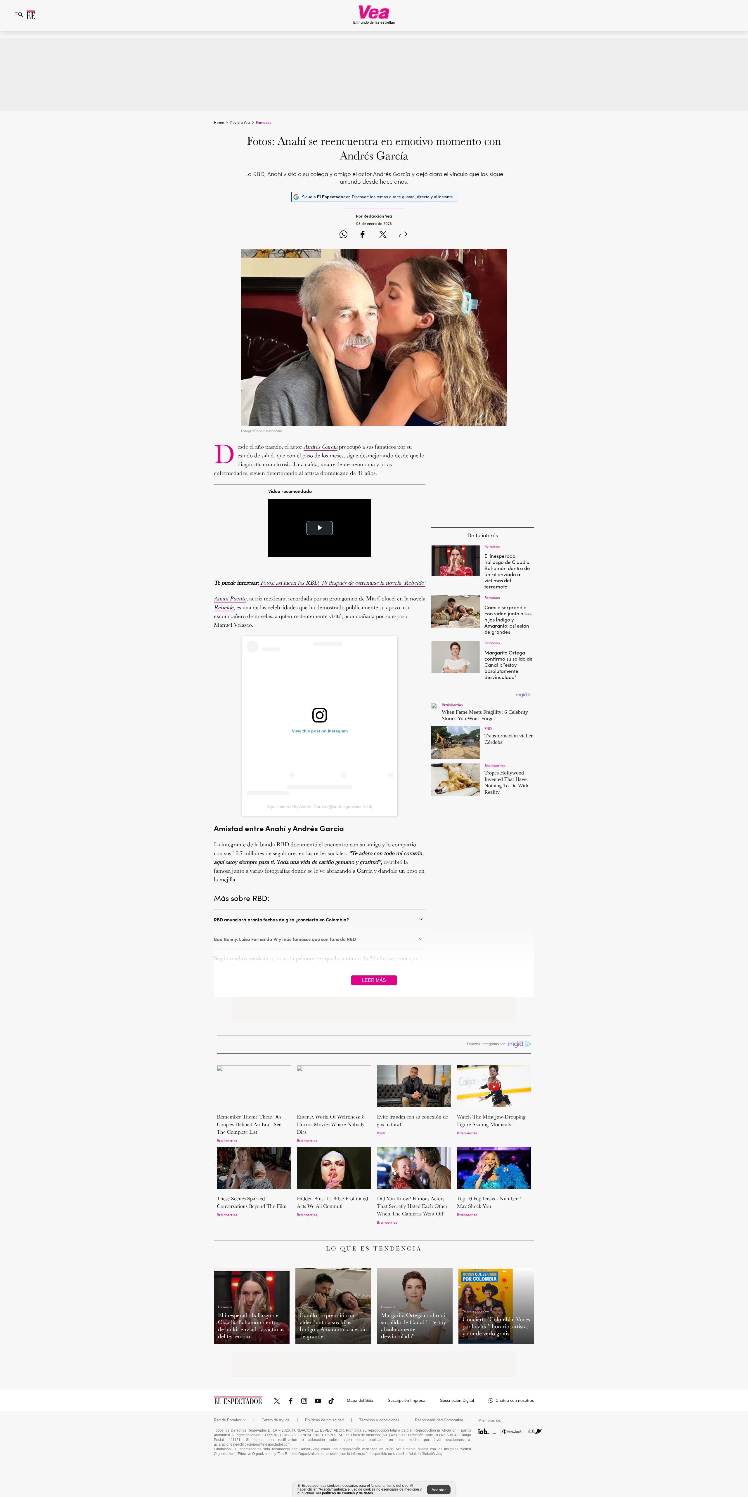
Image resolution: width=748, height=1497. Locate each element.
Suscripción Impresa (406, 1400)
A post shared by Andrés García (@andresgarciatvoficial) (319, 806)
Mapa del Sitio (360, 1400)
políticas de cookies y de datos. (348, 1493)
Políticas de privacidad (324, 1420)
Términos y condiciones (379, 1420)
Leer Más (374, 980)
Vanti (381, 1132)
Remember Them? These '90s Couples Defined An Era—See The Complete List (249, 1124)
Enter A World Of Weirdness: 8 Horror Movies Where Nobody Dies (331, 1124)
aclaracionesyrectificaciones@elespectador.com (252, 1444)
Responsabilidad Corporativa (439, 1420)
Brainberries (227, 1140)
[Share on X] (382, 235)
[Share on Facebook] (362, 235)
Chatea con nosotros (515, 1400)
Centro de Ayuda (276, 1420)
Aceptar (439, 1489)
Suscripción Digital (457, 1400)
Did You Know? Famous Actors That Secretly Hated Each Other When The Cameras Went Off (412, 1206)
